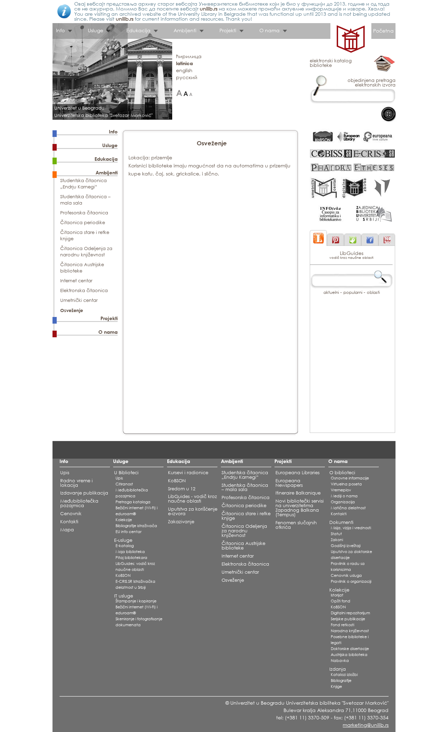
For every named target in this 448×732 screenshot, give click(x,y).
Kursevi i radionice (188, 473)
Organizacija (343, 502)
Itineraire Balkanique (298, 493)
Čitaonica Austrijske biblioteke (82, 268)
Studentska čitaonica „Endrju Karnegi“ (83, 184)
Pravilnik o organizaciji (351, 581)
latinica (184, 63)
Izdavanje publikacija (84, 493)
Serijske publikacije (348, 619)
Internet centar (76, 281)
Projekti (109, 318)
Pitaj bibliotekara (131, 557)
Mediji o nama (344, 496)
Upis (64, 473)
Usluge (110, 145)
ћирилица (189, 56)
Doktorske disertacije (350, 648)
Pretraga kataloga (132, 502)
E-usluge (123, 540)
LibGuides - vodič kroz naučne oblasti (192, 498)
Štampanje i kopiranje (135, 601)
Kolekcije (123, 520)
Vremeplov (341, 490)
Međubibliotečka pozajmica (79, 503)
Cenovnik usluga (346, 575)
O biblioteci (342, 473)
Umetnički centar (79, 300)
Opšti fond (340, 601)
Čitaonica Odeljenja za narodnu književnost (86, 252)
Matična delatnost (348, 508)
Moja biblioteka (130, 551)
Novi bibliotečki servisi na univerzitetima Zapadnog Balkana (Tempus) (299, 508)
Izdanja (337, 669)
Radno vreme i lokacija (76, 483)
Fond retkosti (342, 625)
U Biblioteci (126, 473)
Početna (383, 30)
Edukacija (106, 159)
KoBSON (123, 575)
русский (186, 77)
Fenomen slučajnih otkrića (296, 525)
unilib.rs (208, 8)
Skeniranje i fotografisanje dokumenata (138, 622)
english (184, 70)
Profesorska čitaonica (84, 213)
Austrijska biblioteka (349, 654)
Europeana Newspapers (289, 483)
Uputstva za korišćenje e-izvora (192, 511)
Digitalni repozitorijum (350, 613)
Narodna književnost (350, 631)
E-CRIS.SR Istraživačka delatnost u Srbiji (135, 584)
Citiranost (124, 484)
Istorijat (337, 595)
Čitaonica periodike (82, 223)
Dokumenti (341, 522)
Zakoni (337, 540)
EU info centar (128, 531)
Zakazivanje (181, 522)
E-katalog (124, 545)
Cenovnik (71, 514)
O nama (108, 332)
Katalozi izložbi (344, 674)
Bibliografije (341, 680)
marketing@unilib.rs (365, 724)
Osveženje (71, 310)
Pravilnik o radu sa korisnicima (348, 566)
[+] (179, 93)
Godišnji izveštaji (345, 545)
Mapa (67, 530)
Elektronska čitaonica (84, 291)
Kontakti (69, 522)
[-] (190, 93)
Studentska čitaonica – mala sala (245, 487)
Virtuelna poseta (346, 484)
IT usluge (123, 596)
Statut (336, 534)
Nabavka (340, 660)
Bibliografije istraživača (136, 526)
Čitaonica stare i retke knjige (246, 516)
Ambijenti (107, 172)
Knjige (336, 686)
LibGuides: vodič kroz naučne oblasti (135, 566)
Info (113, 131)
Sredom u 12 (181, 489)
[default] (185, 93)
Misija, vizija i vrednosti (351, 528)
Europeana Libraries (297, 473)
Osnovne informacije (350, 478)
